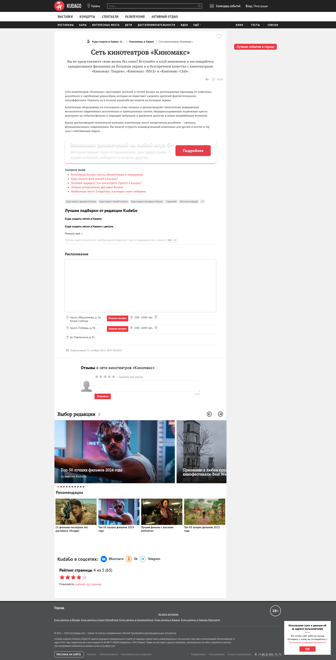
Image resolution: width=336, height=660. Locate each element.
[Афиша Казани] (67, 6)
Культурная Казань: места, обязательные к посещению (107, 174)
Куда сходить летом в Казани (83, 218)
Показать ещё (73, 233)
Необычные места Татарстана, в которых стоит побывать (108, 191)
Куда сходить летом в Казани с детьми (89, 226)
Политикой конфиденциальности (307, 642)
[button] (209, 414)
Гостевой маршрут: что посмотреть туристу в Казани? (106, 183)
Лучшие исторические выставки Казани (97, 187)
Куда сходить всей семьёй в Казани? (94, 178)
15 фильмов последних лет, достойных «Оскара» (71, 529)
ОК (307, 649)
